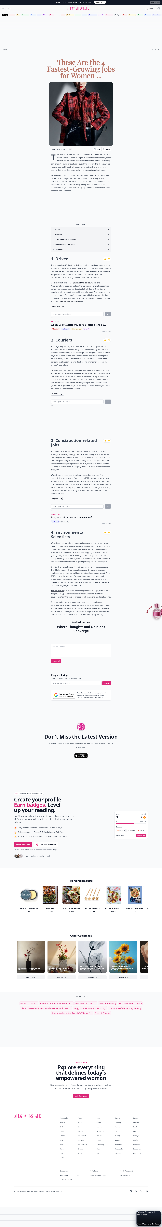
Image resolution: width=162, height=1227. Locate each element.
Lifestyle (136, 1136)
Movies (78, 15)
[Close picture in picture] (138, 1212)
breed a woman (102, 1013)
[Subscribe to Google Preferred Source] (64, 695)
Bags (98, 1118)
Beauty (33, 15)
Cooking (11, 15)
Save (98, 149)
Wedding (118, 1153)
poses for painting (107, 1003)
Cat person (55, 521)
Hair (134, 1131)
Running (136, 1144)
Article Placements (126, 1171)
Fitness (45, 15)
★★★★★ (155, 50)
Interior (99, 1136)
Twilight (117, 15)
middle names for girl (85, 1003)
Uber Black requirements (69, 301)
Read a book (65, 329)
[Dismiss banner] (108, 692)
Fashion (99, 1127)
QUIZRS (109, 331)
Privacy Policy (125, 1175)
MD (70, 149)
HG (54, 149)
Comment (56, 661)
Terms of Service (66, 1180)
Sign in (56, 850)
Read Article (35, 977)
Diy (18, 15)
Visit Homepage (81, 1096)
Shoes (124, 15)
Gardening (25, 15)
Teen (63, 15)
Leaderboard (120, 835)
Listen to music (76, 329)
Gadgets (81, 1131)
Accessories (64, 1118)
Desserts (136, 1122)
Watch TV (86, 329)
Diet (61, 1127)
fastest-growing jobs (69, 454)
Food (51, 15)
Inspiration (156, 15)
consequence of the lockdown (80, 283)
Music (85, 15)
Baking (117, 1118)
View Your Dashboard (47, 844)
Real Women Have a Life (130, 1003)
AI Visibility (94, 1171)
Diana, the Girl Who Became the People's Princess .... (46, 1008)
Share (107, 149)
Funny (62, 1131)
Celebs (99, 1122)
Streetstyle (119, 1149)
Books (80, 1122)
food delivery (76, 265)
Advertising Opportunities (69, 1175)
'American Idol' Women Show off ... (56, 1003)
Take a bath (55, 329)
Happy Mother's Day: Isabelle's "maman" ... (72, 1013)
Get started (141, 835)
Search (106, 683)
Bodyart (63, 1122)
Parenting (132, 15)
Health (101, 15)
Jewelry (117, 1136)
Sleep (99, 1149)
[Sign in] (159, 9)
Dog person (64, 521)
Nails (62, 1144)
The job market (57, 590)
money (6, 50)
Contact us (64, 1171)
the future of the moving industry (125, 1008)
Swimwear (137, 1149)
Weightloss (109, 15)
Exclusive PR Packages (98, 1175)
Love (39, 15)
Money (5, 15)
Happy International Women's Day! (90, 1008)
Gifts (116, 1131)
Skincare (147, 15)
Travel (80, 1153)
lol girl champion (28, 1003)
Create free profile (23, 844)
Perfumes (70, 15)
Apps (57, 15)
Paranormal (92, 15)
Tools (62, 1158)
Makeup (140, 15)
